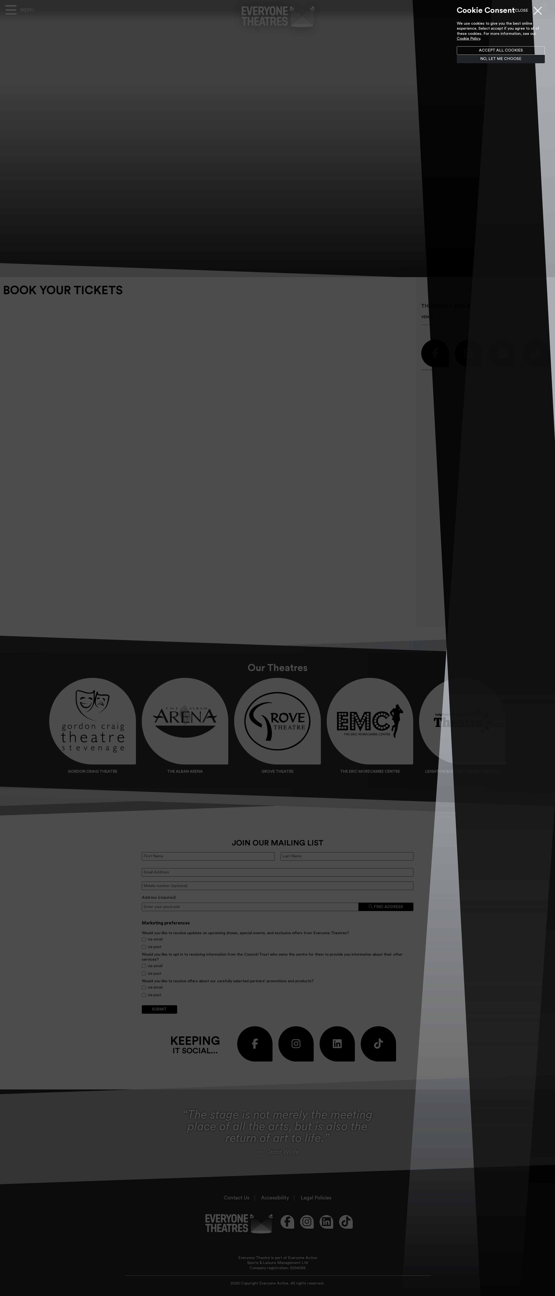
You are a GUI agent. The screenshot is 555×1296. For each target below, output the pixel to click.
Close (521, 10)
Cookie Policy (468, 38)
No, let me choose (500, 59)
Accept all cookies (501, 50)
